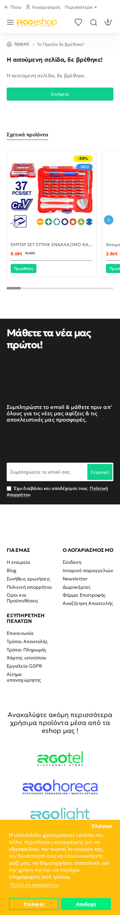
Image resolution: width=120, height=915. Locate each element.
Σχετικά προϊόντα (27, 135)
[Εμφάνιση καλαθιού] (108, 22)
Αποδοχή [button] (86, 904)
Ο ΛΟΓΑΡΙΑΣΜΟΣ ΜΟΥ (89, 550)
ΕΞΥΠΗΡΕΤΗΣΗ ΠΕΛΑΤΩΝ (26, 618)
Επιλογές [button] (34, 904)
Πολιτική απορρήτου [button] (34, 885)
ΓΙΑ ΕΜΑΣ (18, 550)
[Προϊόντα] (11, 22)
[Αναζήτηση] (93, 22)
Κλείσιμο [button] (102, 826)
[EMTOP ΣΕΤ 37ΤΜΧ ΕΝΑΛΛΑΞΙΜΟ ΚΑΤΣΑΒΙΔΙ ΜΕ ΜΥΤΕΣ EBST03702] (52, 195)
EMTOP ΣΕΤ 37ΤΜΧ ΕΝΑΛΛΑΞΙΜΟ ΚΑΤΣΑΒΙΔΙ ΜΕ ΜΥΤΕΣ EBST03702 (52, 244)
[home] (18, 43)
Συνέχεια (60, 94)
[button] (23, 268)
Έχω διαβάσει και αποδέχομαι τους (57, 491)
